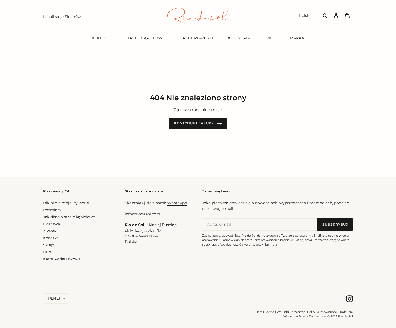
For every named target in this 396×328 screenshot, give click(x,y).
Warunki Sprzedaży (291, 312)
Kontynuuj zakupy (194, 123)
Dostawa (51, 224)
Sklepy (49, 245)
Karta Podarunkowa (62, 259)
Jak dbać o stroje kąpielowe (69, 217)
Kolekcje (346, 312)
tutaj (274, 244)
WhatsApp (177, 203)
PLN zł (54, 298)
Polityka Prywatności (322, 312)
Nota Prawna (264, 312)
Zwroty (49, 231)
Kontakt (50, 238)
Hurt (47, 252)
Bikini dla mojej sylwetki (66, 203)
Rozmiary (52, 210)
